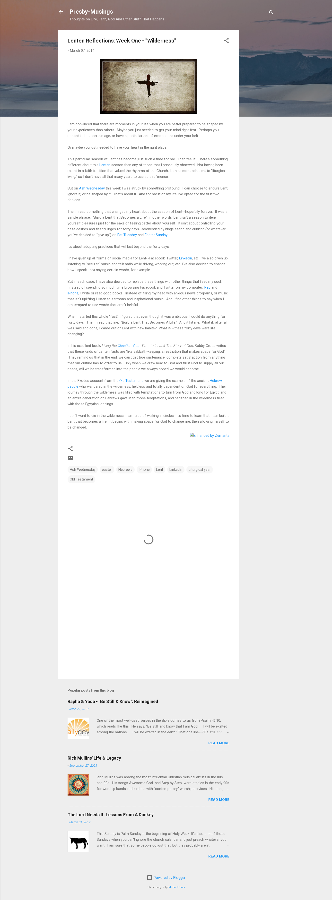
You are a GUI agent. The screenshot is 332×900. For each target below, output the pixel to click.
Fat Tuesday (127, 235)
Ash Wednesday (92, 188)
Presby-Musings (91, 11)
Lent (159, 469)
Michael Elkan (176, 887)
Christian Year (129, 345)
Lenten (104, 165)
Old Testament (131, 380)
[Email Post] (70, 460)
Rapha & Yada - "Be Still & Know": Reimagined (113, 701)
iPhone (73, 293)
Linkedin (185, 258)
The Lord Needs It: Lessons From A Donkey (111, 814)
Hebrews (125, 469)
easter (107, 469)
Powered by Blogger (169, 877)
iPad (207, 287)
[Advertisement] (258, 103)
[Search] (271, 13)
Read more (218, 743)
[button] (226, 41)
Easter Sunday (156, 235)
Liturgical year (200, 469)
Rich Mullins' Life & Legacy (94, 758)
